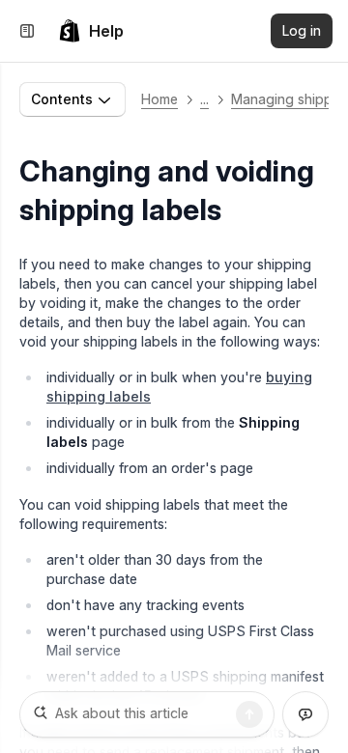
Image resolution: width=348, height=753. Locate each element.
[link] (91, 30)
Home (159, 99)
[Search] (249, 714)
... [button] (204, 99)
